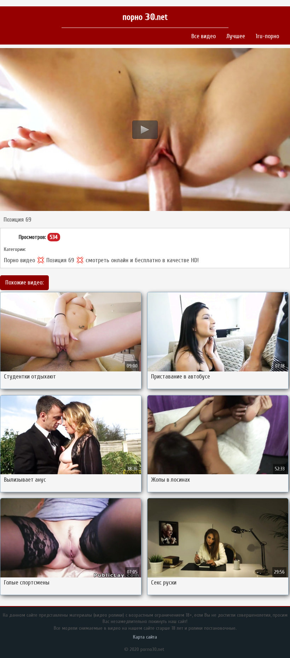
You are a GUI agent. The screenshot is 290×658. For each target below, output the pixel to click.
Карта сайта (145, 637)
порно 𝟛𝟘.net (145, 17)
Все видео (203, 36)
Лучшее (235, 36)
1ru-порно (267, 36)
